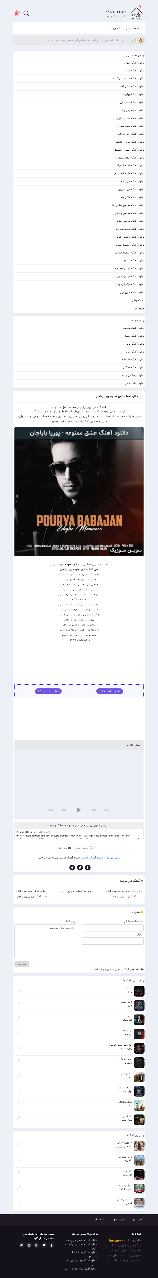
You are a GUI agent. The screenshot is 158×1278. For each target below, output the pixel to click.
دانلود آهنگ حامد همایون (130, 118)
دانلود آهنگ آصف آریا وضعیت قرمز (81, 1246)
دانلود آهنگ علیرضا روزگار (130, 166)
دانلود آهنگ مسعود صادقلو (129, 253)
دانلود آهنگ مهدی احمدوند (130, 268)
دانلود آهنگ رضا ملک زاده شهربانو (83, 1254)
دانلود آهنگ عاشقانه (133, 360)
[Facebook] (88, 867)
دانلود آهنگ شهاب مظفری (130, 158)
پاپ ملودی (119, 1219)
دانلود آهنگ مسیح (134, 260)
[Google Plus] (36, 1245)
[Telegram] (72, 867)
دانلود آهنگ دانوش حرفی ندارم (81, 1240)
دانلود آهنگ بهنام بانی (132, 102)
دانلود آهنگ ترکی (135, 344)
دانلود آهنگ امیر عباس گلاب (129, 78)
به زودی (137, 1219)
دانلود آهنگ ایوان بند (133, 94)
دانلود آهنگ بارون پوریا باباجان (30, 891)
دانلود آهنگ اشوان (134, 63)
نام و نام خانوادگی (133, 921)
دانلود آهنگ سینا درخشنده (130, 150)
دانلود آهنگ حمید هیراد (131, 126)
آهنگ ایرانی (138, 300)
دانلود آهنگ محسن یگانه (131, 221)
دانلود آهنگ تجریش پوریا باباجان (31, 896)
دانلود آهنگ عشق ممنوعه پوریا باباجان (124, 891)
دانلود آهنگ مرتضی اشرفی (130, 237)
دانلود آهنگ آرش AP (133, 86)
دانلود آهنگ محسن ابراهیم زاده (127, 205)
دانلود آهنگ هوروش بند (131, 292)
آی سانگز (99, 1219)
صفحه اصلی (132, 28)
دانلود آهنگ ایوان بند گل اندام (81, 1269)
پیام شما (70, 921)
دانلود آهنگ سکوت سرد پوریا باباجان (75, 891)
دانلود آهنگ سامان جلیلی (130, 142)
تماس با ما (114, 28)
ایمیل (140, 934)
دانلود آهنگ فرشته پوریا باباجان (127, 896)
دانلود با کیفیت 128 (109, 691)
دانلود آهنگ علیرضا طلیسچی (129, 173)
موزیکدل (140, 308)
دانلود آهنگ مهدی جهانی (131, 276)
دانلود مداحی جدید (134, 383)
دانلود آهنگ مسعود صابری (130, 245)
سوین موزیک (116, 11)
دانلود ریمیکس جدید (133, 375)
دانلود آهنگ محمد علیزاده (130, 229)
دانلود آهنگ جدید (135, 336)
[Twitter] (80, 867)
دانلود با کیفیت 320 (48, 691)
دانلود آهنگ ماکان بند (132, 197)
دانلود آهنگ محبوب (134, 328)
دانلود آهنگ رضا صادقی (131, 134)
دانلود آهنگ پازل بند (133, 110)
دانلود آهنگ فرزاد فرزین (131, 189)
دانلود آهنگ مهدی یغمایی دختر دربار (80, 1263)
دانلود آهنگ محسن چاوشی (129, 213)
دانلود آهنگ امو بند (134, 71)
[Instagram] (29, 1245)
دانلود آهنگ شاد (135, 352)
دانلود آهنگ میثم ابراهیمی (130, 284)
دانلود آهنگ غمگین (134, 367)
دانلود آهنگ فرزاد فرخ (132, 181)
